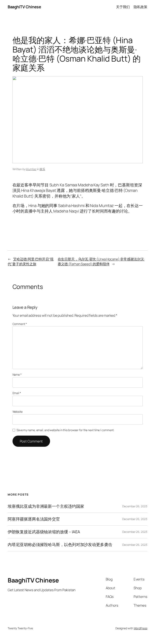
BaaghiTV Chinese (24, 7)
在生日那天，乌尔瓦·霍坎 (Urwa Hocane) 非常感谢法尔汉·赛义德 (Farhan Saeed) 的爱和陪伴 (101, 261)
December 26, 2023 (134, 506)
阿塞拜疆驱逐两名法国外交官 (34, 519)
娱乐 (42, 169)
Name (17, 374)
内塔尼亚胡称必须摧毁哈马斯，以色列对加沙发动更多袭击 (60, 544)
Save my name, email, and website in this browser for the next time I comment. (65, 430)
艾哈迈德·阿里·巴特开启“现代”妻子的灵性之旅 (30, 261)
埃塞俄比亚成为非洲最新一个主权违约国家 (46, 506)
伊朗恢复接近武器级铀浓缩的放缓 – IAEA (44, 532)
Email (17, 393)
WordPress (140, 628)
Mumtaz (31, 169)
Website (18, 412)
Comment (20, 324)
